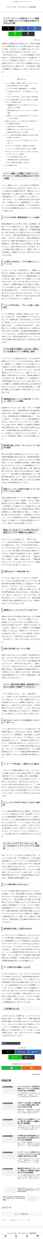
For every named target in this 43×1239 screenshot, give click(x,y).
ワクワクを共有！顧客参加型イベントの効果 (22, 88)
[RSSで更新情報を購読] (31, 1068)
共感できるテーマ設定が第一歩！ (18, 126)
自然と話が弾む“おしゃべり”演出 (18, 132)
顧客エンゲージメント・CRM (12, 1043)
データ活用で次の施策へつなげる (18, 162)
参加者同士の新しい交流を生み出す (19, 159)
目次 (18, 79)
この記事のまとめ (11, 165)
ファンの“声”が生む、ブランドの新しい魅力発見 (23, 97)
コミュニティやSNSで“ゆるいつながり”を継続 (22, 148)
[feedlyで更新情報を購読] (11, 1068)
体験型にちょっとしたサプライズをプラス (21, 129)
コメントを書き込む (21, 1214)
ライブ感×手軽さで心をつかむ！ (18, 157)
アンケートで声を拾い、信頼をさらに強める (22, 146)
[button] (28, 34)
